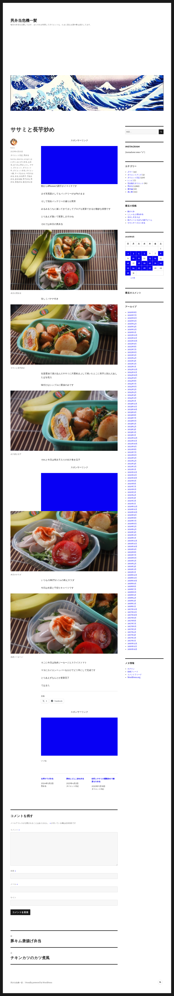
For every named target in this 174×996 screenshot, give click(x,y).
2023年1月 (132, 435)
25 (139, 268)
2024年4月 (132, 392)
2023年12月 (132, 404)
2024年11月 (132, 372)
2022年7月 (132, 452)
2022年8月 (132, 449)
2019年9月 (132, 549)
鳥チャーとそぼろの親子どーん (140, 220)
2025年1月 (132, 366)
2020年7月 (132, 521)
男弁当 (26, 155)
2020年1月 (132, 538)
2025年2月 (132, 364)
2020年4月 (132, 529)
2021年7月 (132, 486)
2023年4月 (132, 426)
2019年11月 (132, 543)
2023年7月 (132, 418)
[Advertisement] (87, 53)
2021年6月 (132, 489)
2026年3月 (132, 326)
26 (144, 268)
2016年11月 (132, 646)
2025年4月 (132, 358)
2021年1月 (132, 503)
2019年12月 (132, 541)
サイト (13, 897)
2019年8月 (132, 552)
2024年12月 (132, 369)
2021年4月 (132, 495)
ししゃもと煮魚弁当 (135, 214)
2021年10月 (132, 478)
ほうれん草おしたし (21, 165)
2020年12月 (132, 506)
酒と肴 (130, 192)
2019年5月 (132, 561)
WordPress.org (134, 677)
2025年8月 (132, 346)
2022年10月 (132, 444)
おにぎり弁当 (22, 162)
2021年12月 (132, 472)
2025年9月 (132, 344)
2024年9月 (132, 378)
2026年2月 (132, 329)
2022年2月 (132, 466)
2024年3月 (132, 395)
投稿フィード (133, 672)
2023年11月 (132, 406)
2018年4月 (132, 598)
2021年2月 (132, 501)
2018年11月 (132, 578)
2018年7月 (132, 589)
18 (139, 263)
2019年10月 (132, 546)
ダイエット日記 (16, 155)
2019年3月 (132, 566)
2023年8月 (132, 415)
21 (155, 263)
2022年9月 (132, 446)
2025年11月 (132, 338)
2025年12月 (132, 335)
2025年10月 (132, 341)
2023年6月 (132, 421)
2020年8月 (132, 518)
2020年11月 (132, 509)
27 (150, 268)
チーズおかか (20, 173)
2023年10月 (132, 409)
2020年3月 (132, 532)
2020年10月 (132, 512)
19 (144, 263)
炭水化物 (18, 179)
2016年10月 (132, 649)
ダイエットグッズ (135, 175)
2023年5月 (132, 424)
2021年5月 (132, 492)
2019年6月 (132, 558)
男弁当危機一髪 (23, 20)
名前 (13, 871)
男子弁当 (26, 179)
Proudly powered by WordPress (38, 982)
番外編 (130, 189)
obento (20, 159)
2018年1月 (132, 606)
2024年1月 (132, 401)
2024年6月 (132, 386)
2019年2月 (132, 569)
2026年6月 (132, 318)
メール (14, 884)
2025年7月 (132, 349)
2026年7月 (132, 315)
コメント (15, 830)
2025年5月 (132, 355)
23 (128, 268)
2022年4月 (132, 461)
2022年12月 (132, 438)
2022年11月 (132, 441)
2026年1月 (132, 332)
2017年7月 (132, 623)
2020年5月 (132, 526)
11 (139, 258)
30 (128, 273)
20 (150, 263)
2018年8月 (132, 586)
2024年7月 (132, 384)
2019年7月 (132, 555)
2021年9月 (132, 481)
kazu (12, 148)
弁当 (16, 176)
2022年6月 (132, 455)
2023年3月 (132, 429)
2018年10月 (132, 581)
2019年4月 (132, 563)
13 (150, 258)
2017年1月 (132, 641)
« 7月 (133, 278)
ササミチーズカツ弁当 (136, 223)
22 (161, 263)
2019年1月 (132, 572)
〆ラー (130, 172)
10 (133, 258)
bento (13, 159)
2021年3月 (132, 498)
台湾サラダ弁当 (47, 779)
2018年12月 (132, 575)
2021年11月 (132, 475)
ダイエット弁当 (19, 170)
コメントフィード (135, 674)
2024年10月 (132, 375)
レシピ (130, 180)
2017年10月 (132, 615)
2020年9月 (132, 515)
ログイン (131, 669)
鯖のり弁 (131, 211)
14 (155, 258)
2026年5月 (132, 321)
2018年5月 (132, 595)
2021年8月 (132, 484)
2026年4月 (132, 324)
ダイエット (17, 168)
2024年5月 (132, 389)
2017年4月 (132, 632)
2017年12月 (132, 609)
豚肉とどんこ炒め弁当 (75, 779)
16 (128, 263)
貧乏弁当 (26, 182)
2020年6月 (132, 523)
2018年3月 (132, 601)
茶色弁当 (18, 182)
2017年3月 (132, 635)
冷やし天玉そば (134, 217)
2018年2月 (132, 603)
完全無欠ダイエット (135, 183)
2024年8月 (132, 381)
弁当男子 (22, 176)
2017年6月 (132, 626)
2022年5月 (132, 458)
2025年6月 (132, 352)
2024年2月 (132, 398)
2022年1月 (132, 469)
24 (133, 268)
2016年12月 (132, 643)
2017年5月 (132, 629)
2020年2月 (132, 535)
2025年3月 (132, 361)
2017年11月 (132, 612)
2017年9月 (132, 618)
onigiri (27, 159)
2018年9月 (132, 583)
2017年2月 (132, 638)
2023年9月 (132, 412)
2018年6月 (132, 592)
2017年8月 (132, 621)
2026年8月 (132, 312)
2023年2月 (132, 432)
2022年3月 (132, 464)
